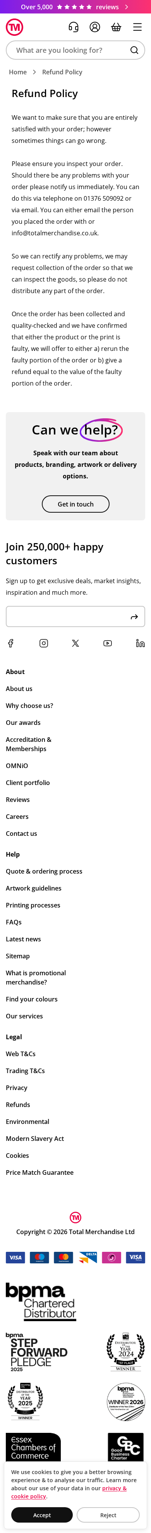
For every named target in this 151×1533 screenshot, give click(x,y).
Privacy (16, 1087)
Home (18, 72)
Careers (17, 816)
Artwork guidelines (34, 888)
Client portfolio (28, 782)
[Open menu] (137, 27)
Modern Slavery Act (35, 1138)
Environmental (27, 1121)
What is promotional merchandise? (36, 977)
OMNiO (17, 765)
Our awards (23, 722)
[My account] (95, 27)
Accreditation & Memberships (28, 744)
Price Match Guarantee (40, 1172)
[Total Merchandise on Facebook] (10, 643)
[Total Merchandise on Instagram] (43, 643)
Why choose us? (29, 705)
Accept (42, 1515)
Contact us (21, 833)
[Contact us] (73, 27)
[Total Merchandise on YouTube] (107, 643)
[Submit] (134, 616)
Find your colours (32, 999)
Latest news (23, 939)
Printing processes (33, 905)
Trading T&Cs (25, 1071)
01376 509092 (104, 198)
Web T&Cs (21, 1054)
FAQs (14, 922)
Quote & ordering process (44, 871)
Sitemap (18, 956)
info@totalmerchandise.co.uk (54, 233)
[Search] (134, 50)
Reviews (18, 799)
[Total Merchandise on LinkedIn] (140, 643)
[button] (75, 50)
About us (19, 688)
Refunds (18, 1104)
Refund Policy (62, 72)
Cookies (17, 1155)
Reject (108, 1515)
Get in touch (76, 504)
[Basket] (116, 27)
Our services (24, 1016)
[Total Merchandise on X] (75, 643)
